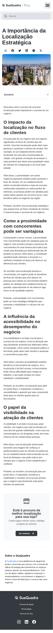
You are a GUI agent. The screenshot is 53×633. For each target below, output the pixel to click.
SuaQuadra (12, 561)
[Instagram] (19, 622)
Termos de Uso (26, 613)
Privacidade (26, 609)
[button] (47, 5)
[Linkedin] (26, 622)
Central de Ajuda (26, 604)
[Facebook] (34, 622)
